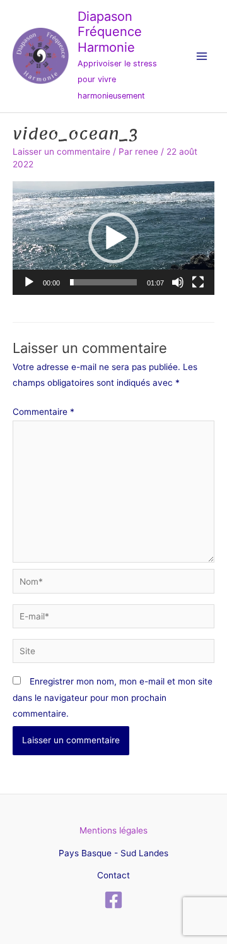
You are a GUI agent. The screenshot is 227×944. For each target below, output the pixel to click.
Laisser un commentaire (61, 151)
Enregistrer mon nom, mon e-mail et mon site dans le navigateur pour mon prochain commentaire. (112, 697)
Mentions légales (113, 830)
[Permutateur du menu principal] (202, 56)
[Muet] (178, 282)
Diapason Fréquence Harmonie (110, 32)
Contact (113, 875)
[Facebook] (113, 899)
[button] (113, 238)
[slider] (103, 282)
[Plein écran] (198, 282)
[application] (113, 238)
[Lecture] (29, 282)
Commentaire (43, 412)
